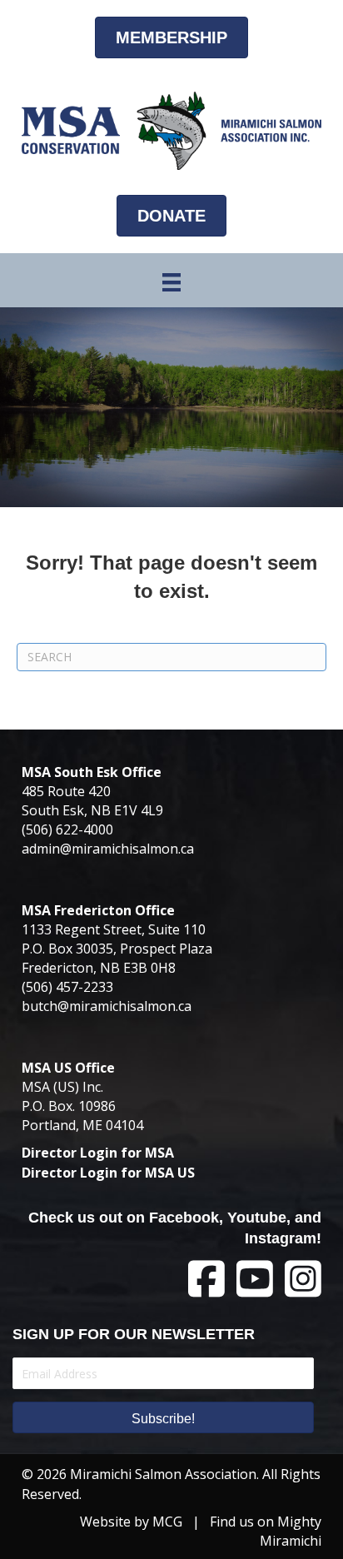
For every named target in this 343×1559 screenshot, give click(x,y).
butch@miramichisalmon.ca (106, 1006)
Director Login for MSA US (108, 1172)
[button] (163, 1417)
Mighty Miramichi (290, 1531)
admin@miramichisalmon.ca (108, 848)
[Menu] (171, 282)
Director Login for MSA (98, 1152)
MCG (167, 1521)
